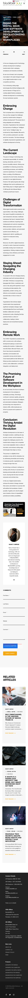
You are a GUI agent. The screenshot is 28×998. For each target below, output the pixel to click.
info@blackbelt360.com (11, 888)
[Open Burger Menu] (24, 3)
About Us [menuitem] (8, 947)
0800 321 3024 (16, 878)
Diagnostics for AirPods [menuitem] (13, 977)
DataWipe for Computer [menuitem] (12, 967)
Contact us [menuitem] (8, 949)
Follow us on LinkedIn (10, 903)
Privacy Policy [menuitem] (9, 952)
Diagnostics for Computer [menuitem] (13, 975)
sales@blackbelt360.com (11, 893)
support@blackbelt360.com (12, 897)
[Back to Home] (12, 3)
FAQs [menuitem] (6, 954)
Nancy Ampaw (7, 17)
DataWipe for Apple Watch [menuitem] (13, 970)
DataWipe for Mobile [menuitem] (11, 965)
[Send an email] (14, 580)
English (17, 1)
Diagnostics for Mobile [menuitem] (12, 972)
